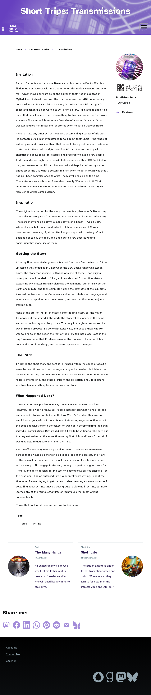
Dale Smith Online (13, 28)
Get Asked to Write (39, 49)
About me (11, 647)
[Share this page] (8, 628)
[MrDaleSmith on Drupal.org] (98, 681)
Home (19, 49)
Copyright (12, 661)
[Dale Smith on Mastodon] (121, 681)
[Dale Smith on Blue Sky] (132, 681)
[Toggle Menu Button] (143, 27)
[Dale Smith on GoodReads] (110, 681)
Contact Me (13, 654)
